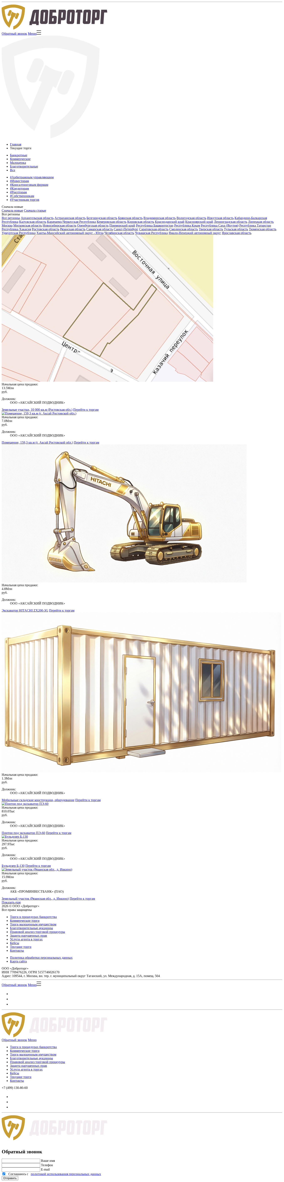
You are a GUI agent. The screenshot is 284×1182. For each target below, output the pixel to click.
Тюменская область (262, 229)
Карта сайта (18, 961)
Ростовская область (45, 229)
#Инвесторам (19, 181)
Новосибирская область (59, 225)
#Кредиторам (19, 188)
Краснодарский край (169, 221)
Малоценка (18, 162)
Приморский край (122, 225)
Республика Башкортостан (154, 225)
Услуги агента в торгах (26, 939)
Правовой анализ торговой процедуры (37, 932)
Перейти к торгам (86, 409)
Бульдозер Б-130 (13, 865)
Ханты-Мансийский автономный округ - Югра (70, 233)
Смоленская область (183, 229)
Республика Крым (187, 225)
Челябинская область (119, 233)
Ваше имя (48, 1160)
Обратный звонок (14, 33)
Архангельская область (37, 218)
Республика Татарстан (255, 225)
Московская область (27, 225)
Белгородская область (101, 218)
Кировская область (140, 221)
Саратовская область (153, 229)
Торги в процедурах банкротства (33, 917)
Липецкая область (261, 221)
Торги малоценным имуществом (33, 924)
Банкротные (18, 155)
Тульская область (236, 229)
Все (12, 170)
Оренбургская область (93, 225)
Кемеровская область (111, 221)
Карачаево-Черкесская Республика (71, 221)
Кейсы (14, 943)
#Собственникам (22, 196)
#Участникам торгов (24, 199)
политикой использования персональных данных (66, 1174)
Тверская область (211, 229)
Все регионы (11, 214)
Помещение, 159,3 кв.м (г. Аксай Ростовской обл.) (37, 442)
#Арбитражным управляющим (32, 177)
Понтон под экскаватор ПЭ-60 (23, 833)
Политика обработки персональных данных (41, 957)
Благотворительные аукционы (31, 928)
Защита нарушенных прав (28, 935)
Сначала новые (12, 207)
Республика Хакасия (16, 229)
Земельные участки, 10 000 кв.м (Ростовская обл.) (37, 409)
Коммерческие (20, 159)
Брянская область (130, 218)
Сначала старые (35, 210)
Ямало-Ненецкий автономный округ (195, 233)
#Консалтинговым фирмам (29, 184)
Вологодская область (191, 218)
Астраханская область (70, 218)
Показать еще (11, 902)
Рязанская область (72, 229)
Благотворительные (24, 166)
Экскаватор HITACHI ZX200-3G (25, 610)
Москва (7, 225)
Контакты (17, 950)
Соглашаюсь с (54, 1174)
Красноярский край (199, 221)
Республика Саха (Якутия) (219, 225)
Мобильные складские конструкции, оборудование (38, 800)
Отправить (10, 1178)
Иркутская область (220, 218)
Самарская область (99, 229)
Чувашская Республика (151, 233)
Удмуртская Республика (19, 233)
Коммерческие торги (25, 920)
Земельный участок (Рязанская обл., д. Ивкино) (35, 898)
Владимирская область (159, 218)
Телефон (47, 1165)
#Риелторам (18, 192)
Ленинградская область (230, 221)
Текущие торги (20, 947)
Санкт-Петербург (126, 229)
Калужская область (32, 221)
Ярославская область (236, 233)
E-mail (45, 1169)
